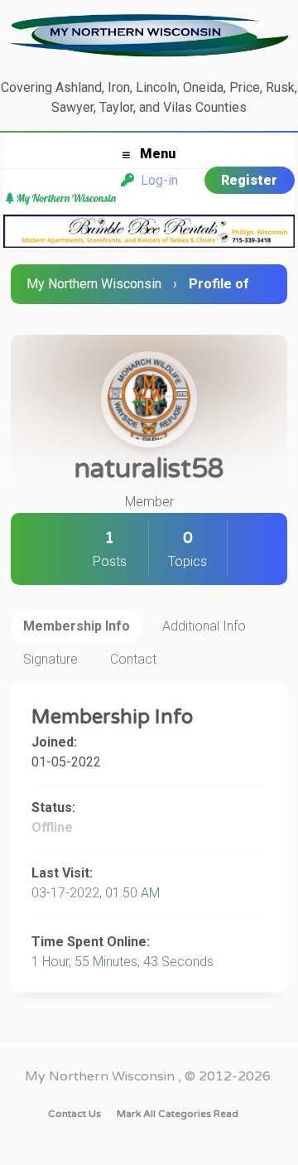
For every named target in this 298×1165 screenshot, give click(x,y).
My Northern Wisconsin (93, 284)
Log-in (156, 180)
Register (249, 180)
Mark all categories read (177, 1113)
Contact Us (74, 1113)
